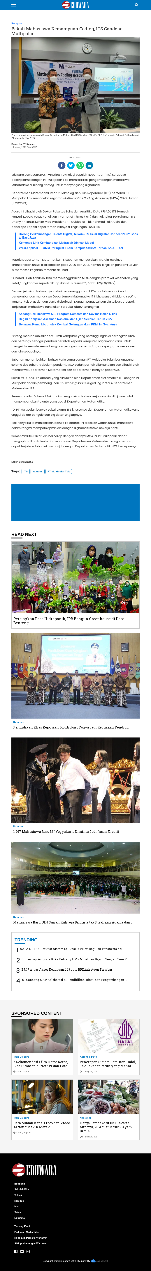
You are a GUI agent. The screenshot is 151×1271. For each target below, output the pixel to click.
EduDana (19, 1218)
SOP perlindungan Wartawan (30, 1243)
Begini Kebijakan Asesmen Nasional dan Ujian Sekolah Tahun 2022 (66, 319)
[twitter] (71, 165)
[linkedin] (89, 165)
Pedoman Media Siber (27, 1232)
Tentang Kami (22, 1226)
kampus (38, 471)
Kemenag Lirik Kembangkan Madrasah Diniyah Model (56, 242)
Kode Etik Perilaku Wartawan (30, 1237)
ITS (26, 471)
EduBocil (19, 1183)
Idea (16, 1206)
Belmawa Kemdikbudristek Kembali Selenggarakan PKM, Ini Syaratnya (68, 324)
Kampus (16, 23)
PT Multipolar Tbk (59, 471)
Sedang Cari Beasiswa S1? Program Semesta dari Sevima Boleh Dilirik (68, 313)
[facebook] (62, 165)
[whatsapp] (80, 165)
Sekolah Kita (21, 1189)
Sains (17, 1212)
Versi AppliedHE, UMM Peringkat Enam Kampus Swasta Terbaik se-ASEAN (71, 248)
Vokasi (18, 1195)
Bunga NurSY (18, 144)
